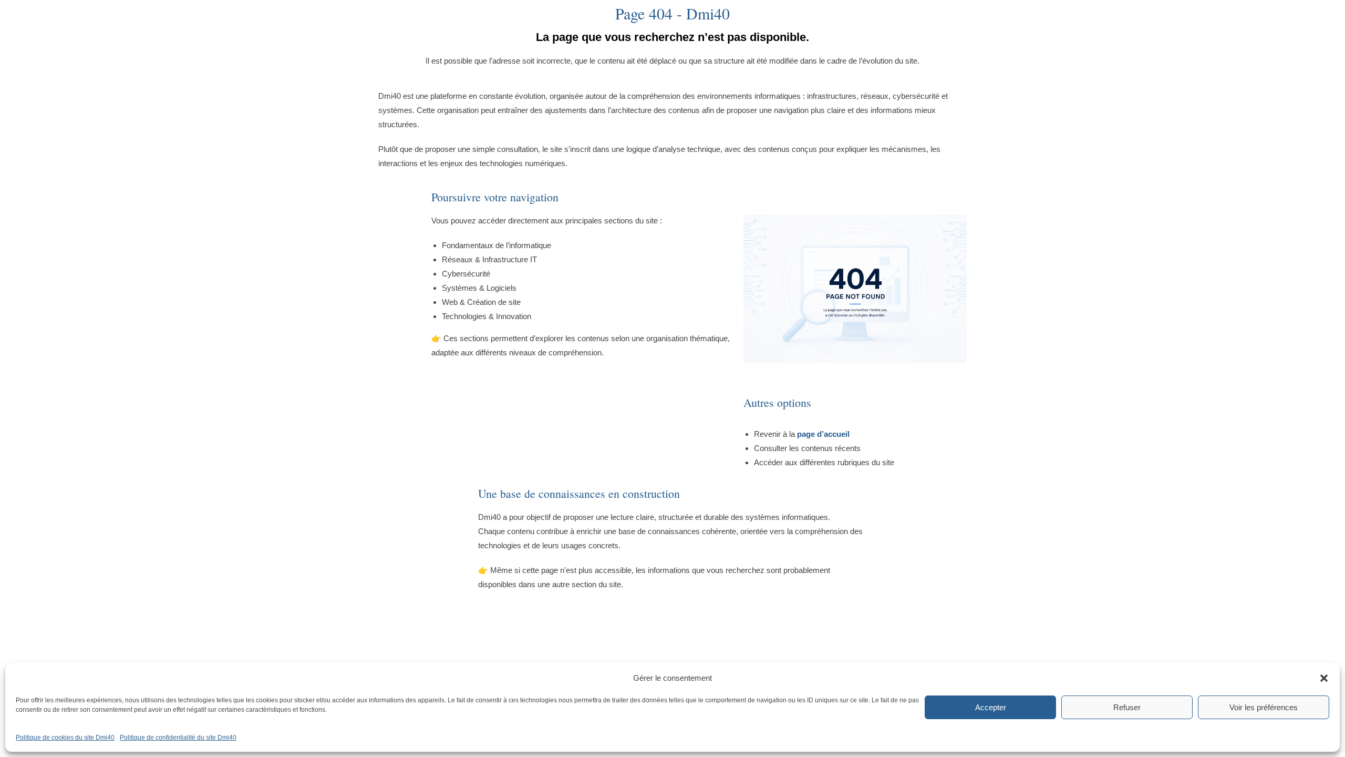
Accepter (990, 707)
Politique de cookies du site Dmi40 (65, 737)
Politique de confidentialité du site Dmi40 (178, 737)
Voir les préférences (1263, 707)
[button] (1324, 678)
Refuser (1127, 707)
